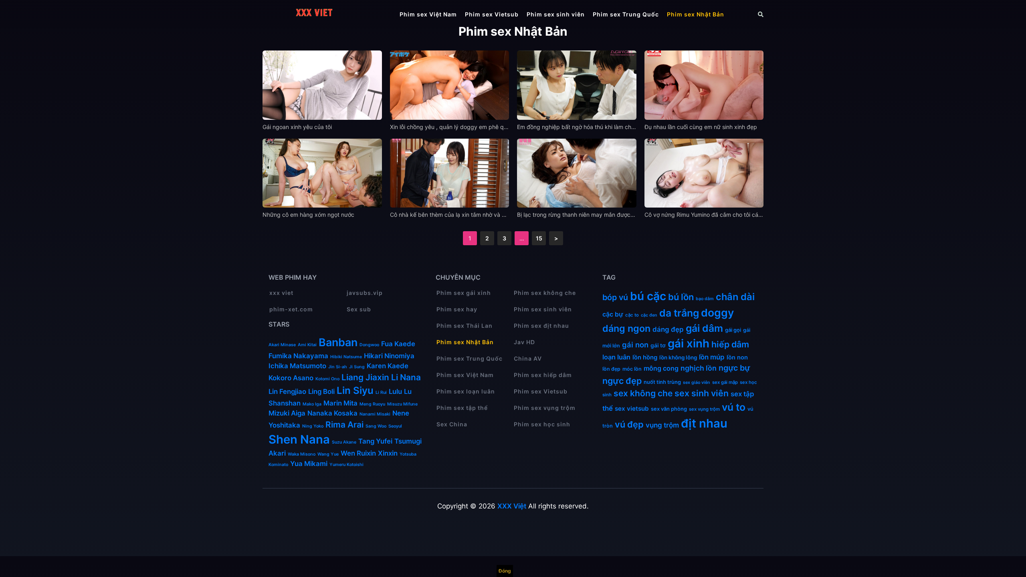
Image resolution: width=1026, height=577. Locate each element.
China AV (528, 358)
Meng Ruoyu (372, 404)
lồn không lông (678, 357)
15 (539, 238)
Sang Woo (376, 426)
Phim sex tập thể (462, 407)
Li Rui (381, 392)
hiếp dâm (730, 344)
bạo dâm (705, 298)
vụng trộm (662, 425)
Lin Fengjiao (287, 391)
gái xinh (688, 343)
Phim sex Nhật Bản (695, 14)
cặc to (632, 315)
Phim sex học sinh (542, 424)
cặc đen (649, 315)
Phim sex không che (545, 292)
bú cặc (648, 296)
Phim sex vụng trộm (545, 407)
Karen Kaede (387, 366)
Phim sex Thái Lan (464, 325)
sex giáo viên (696, 382)
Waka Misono (301, 454)
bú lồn (681, 297)
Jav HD (524, 342)
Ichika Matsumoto (297, 366)
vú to (733, 407)
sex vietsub (632, 408)
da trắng (679, 313)
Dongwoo (369, 344)
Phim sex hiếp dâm (543, 374)
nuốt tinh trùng (662, 382)
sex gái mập (725, 382)
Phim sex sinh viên (556, 14)
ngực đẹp (622, 380)
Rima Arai (344, 425)
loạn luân (616, 357)
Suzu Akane (344, 442)
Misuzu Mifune (402, 404)
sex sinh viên (702, 393)
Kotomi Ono (327, 378)
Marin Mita (340, 403)
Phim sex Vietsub (492, 14)
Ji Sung (357, 366)
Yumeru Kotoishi (346, 464)
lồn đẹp (611, 369)
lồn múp (712, 357)
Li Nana (406, 377)
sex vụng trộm (704, 409)
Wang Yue (328, 454)
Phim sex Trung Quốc (626, 14)
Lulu (395, 391)
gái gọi (733, 330)
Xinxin (388, 453)
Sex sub (359, 309)
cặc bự (612, 314)
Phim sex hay (456, 309)
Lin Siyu (355, 390)
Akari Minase (282, 344)
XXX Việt (511, 506)
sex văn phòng (669, 409)
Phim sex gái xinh (463, 292)
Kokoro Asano (291, 378)
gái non (635, 344)
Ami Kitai (307, 344)
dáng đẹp (668, 329)
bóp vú (615, 297)
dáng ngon (626, 328)
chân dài (735, 297)
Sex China (451, 424)
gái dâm (704, 328)
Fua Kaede (398, 344)
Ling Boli (321, 391)
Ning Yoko (312, 426)
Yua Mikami (308, 464)
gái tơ (658, 345)
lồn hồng (644, 357)
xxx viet (281, 292)
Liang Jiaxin (365, 377)
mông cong (661, 368)
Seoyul (395, 426)
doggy (717, 312)
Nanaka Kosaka (332, 413)
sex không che (643, 393)
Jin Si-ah (337, 366)
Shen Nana (299, 439)
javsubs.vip (365, 292)
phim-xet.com (291, 309)
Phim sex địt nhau (541, 325)
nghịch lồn (699, 368)
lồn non (737, 357)
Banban (338, 342)
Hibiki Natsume (346, 356)
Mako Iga (312, 404)
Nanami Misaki (375, 414)
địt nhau (704, 423)
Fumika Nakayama (298, 356)
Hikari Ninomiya (389, 356)
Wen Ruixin (358, 453)
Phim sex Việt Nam (428, 14)
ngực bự (734, 368)
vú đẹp (629, 424)
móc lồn (632, 369)
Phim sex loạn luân (465, 391)
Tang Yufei (375, 441)
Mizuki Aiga (287, 413)
